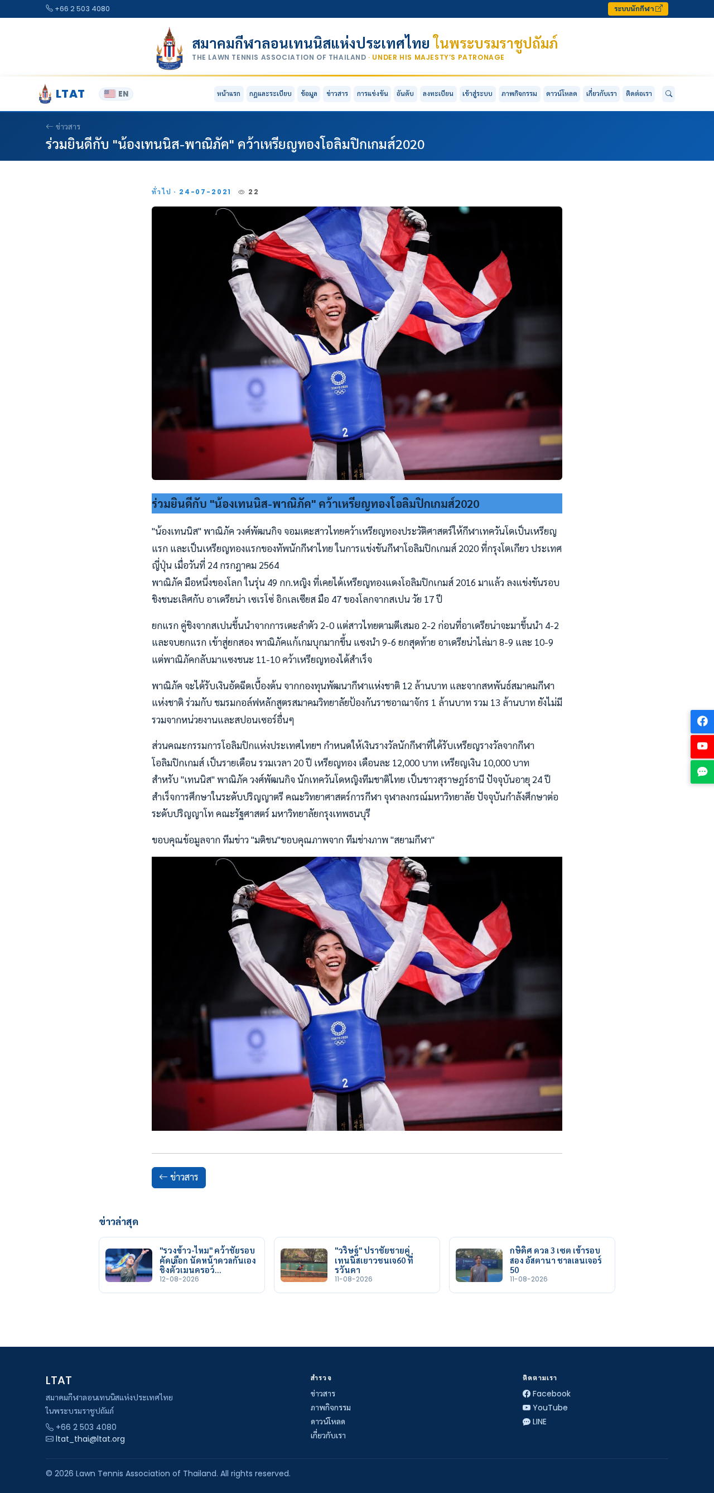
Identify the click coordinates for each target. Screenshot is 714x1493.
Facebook (552, 1393)
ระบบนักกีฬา (634, 8)
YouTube (550, 1407)
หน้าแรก (228, 93)
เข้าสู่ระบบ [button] (477, 93)
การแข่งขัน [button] (372, 93)
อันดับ (405, 93)
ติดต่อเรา (639, 93)
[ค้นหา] (668, 94)
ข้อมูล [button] (309, 93)
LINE (540, 1421)
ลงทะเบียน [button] (438, 93)
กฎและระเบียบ (270, 93)
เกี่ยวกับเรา (328, 1435)
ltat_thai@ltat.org (90, 1438)
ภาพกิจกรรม (519, 93)
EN (123, 94)
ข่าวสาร (337, 93)
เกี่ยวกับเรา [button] (601, 93)
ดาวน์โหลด (561, 93)
